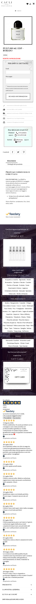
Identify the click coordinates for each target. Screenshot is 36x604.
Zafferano (25, 331)
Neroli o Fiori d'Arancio (24, 322)
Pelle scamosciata (19, 325)
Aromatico (8, 282)
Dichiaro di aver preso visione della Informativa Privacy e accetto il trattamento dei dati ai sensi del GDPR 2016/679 (17, 88)
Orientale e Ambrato (11, 291)
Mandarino (9, 317)
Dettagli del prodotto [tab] (15, 164)
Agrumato (22, 279)
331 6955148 (20, 135)
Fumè (27, 285)
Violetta (10, 331)
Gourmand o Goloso (14, 288)
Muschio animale (12, 320)
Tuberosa (16, 328)
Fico (14, 308)
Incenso (5, 311)
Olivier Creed (24, 343)
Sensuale (22, 291)
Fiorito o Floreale (12, 285)
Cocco (19, 306)
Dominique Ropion (13, 343)
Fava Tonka (8, 308)
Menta (23, 317)
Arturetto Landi (25, 340)
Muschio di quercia (10, 322)
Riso (32, 325)
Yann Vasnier (23, 346)
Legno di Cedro (17, 311)
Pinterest (24, 152)
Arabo (29, 279)
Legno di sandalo (27, 311)
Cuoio (24, 306)
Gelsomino (28, 308)
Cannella (22, 303)
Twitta (18, 152)
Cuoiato (28, 282)
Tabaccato (12, 294)
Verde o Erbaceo (22, 294)
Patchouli (9, 325)
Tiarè (10, 328)
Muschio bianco (24, 320)
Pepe (28, 325)
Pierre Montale (13, 346)
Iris (10, 311)
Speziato (28, 291)
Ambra (7, 303)
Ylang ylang (17, 331)
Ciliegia (28, 303)
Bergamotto (14, 303)
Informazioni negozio (13, 599)
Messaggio (9, 76)
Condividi (12, 152)
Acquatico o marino (11, 279)
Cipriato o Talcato (19, 282)
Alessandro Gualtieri (12, 340)
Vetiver (29, 328)
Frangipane (20, 308)
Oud (4, 325)
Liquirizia (9, 314)
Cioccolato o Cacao (9, 306)
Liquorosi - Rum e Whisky (21, 314)
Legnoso (25, 288)
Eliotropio (30, 306)
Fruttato (22, 285)
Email (7, 68)
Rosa (6, 328)
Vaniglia (23, 328)
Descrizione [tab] (11, 161)
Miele (28, 317)
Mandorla (17, 317)
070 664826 (21, 133)
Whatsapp (19, 140)
